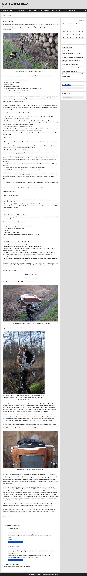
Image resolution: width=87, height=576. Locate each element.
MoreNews (49, 574)
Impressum (72, 10)
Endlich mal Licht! (66, 76)
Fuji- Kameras (45, 10)
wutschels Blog (15, 4)
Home (65, 10)
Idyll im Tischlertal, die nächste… (70, 50)
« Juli (63, 42)
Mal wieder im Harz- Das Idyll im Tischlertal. (72, 73)
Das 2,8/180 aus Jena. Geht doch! (70, 78)
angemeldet (10, 566)
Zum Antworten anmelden (15, 542)
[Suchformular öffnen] (85, 10)
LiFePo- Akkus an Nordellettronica (70, 64)
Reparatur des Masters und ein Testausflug (72, 57)
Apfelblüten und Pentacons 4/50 (69, 71)
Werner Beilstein (12, 546)
